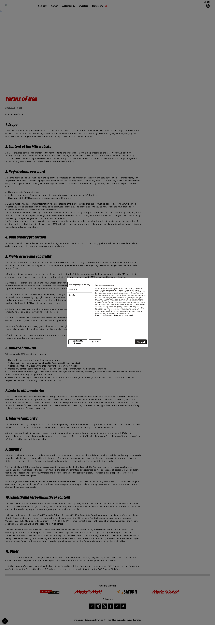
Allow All (141, 342)
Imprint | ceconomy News (127, 315)
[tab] (79, 284)
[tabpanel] (121, 301)
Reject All (95, 342)
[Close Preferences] (5, 621)
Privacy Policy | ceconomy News (106, 315)
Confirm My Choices (78, 342)
